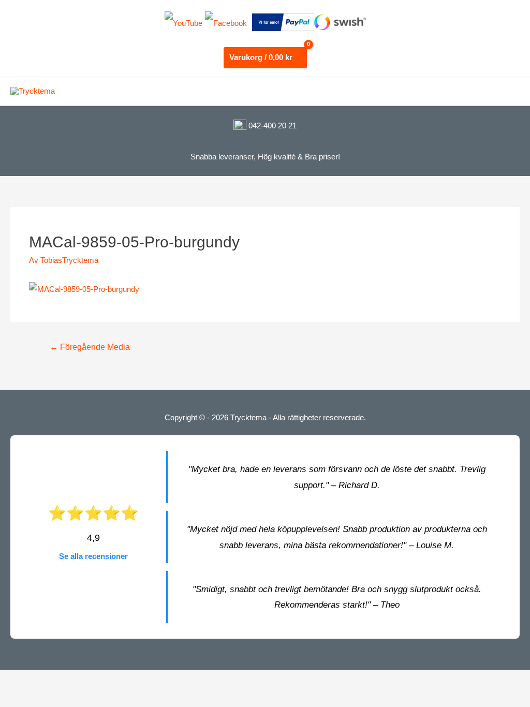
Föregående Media (90, 347)
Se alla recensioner (93, 556)
